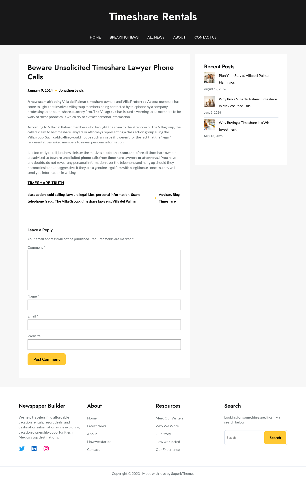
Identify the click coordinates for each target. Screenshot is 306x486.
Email (33, 316)
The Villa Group (67, 201)
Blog (176, 194)
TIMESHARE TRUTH (46, 183)
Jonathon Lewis (71, 90)
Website (34, 336)
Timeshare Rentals (153, 16)
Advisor (165, 194)
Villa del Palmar (124, 201)
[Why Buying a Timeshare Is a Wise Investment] (209, 125)
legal (83, 194)
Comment (36, 247)
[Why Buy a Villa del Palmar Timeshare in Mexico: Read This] (209, 102)
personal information (112, 194)
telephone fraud (40, 201)
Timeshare (167, 201)
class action (37, 194)
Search (275, 437)
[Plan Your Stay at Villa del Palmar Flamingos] (209, 78)
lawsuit (72, 194)
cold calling (56, 194)
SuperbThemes (182, 473)
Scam (135, 194)
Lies (91, 194)
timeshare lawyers (96, 201)
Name (33, 296)
